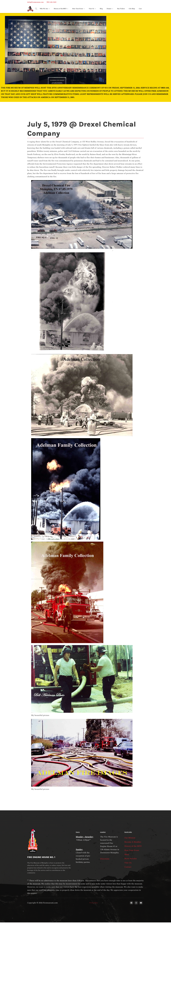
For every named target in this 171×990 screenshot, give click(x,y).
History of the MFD (60, 9)
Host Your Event (77, 9)
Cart (140, 9)
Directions (104, 858)
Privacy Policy (93, 903)
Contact (127, 866)
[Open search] (36, 9)
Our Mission (129, 837)
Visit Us (91, 9)
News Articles (130, 858)
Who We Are (44, 9)
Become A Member (132, 841)
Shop (126, 854)
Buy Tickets (121, 9)
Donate (109, 9)
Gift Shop (132, 9)
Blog (101, 9)
